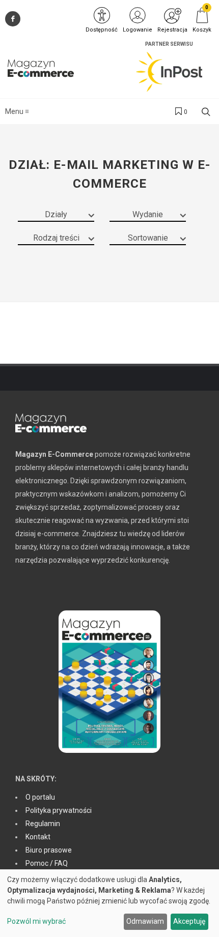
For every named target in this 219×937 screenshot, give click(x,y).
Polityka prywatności (58, 810)
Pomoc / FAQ (46, 863)
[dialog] (109, 903)
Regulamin (42, 823)
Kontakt (37, 837)
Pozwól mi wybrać (36, 921)
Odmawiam (145, 921)
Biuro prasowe (48, 850)
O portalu (40, 797)
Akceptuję (189, 921)
